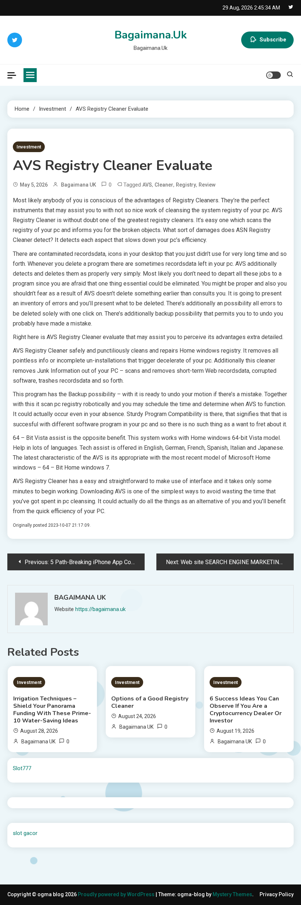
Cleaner (164, 185)
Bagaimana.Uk (151, 35)
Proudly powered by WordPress (117, 894)
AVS (147, 185)
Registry (186, 185)
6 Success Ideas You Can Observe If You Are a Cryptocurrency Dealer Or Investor (246, 709)
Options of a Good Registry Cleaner (149, 702)
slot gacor (25, 833)
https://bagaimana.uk (100, 609)
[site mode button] (273, 75)
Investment (29, 147)
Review (207, 185)
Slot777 (22, 768)
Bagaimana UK (78, 185)
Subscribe (273, 39)
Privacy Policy (277, 894)
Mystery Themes (232, 894)
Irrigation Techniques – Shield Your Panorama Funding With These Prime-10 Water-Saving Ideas (52, 709)
